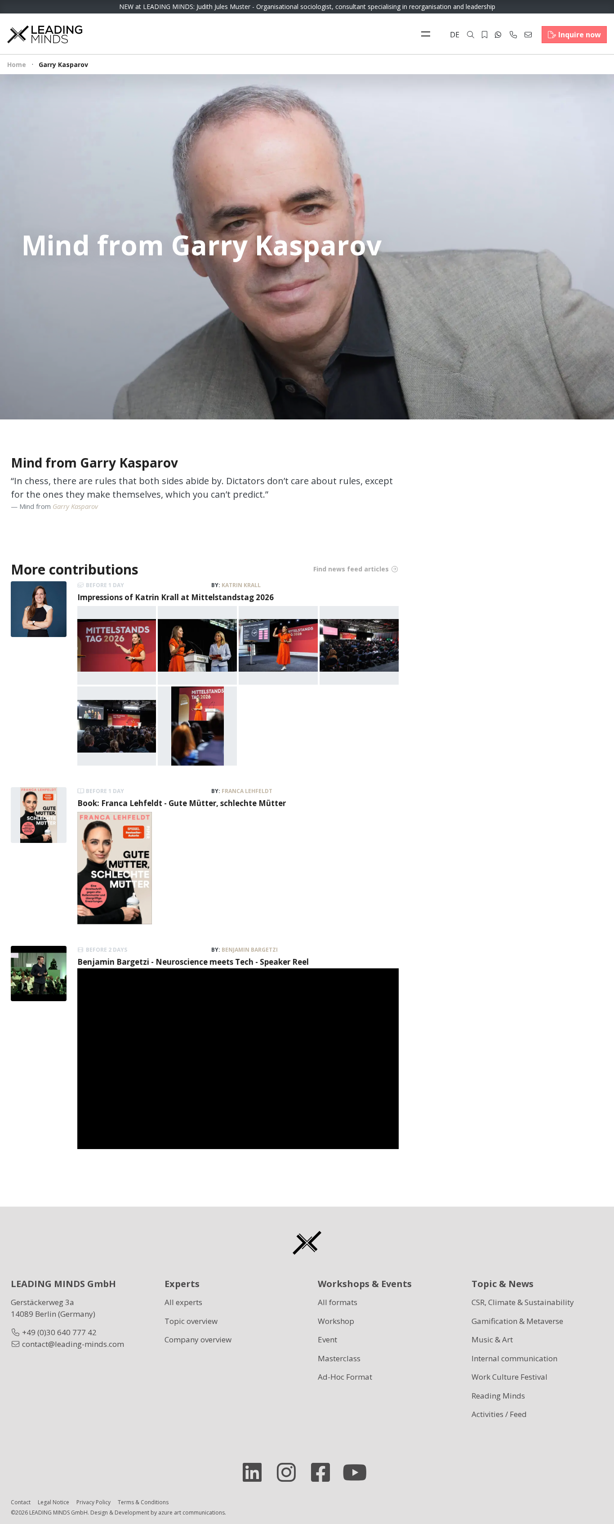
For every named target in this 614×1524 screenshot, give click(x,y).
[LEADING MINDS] (44, 33)
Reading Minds (498, 1395)
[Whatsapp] (498, 34)
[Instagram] (290, 1472)
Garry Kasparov (75, 506)
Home (16, 64)
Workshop (336, 1321)
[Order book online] (114, 867)
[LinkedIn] (256, 1472)
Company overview (198, 1339)
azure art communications (191, 1512)
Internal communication (514, 1358)
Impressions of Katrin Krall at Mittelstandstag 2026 (175, 597)
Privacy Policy (93, 1502)
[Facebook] (324, 1472)
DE (454, 35)
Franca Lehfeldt (247, 791)
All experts (183, 1302)
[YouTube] (358, 1472)
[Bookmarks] (484, 34)
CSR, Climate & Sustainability (523, 1302)
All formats (337, 1302)
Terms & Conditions (143, 1502)
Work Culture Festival (509, 1377)
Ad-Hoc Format (345, 1377)
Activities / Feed (499, 1414)
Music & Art (492, 1339)
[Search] (470, 34)
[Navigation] (428, 34)
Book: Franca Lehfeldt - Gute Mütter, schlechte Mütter (181, 803)
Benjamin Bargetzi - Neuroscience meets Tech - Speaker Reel (193, 962)
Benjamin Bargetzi (250, 950)
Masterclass (339, 1358)
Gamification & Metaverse (517, 1321)
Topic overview (191, 1321)
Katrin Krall (241, 585)
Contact (21, 1502)
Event (327, 1339)
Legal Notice (53, 1502)
